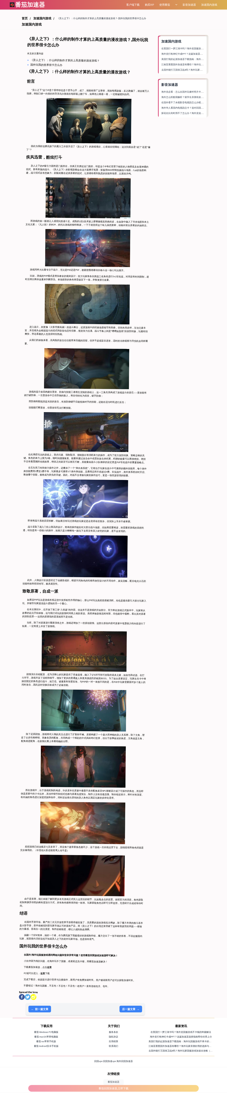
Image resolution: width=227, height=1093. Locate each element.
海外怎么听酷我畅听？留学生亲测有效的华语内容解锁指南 (191, 97)
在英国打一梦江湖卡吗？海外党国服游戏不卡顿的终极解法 (191, 48)
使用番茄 (164, 4)
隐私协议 (113, 1036)
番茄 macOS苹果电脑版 (46, 1036)
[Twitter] (28, 997)
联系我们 (113, 1046)
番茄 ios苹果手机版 (46, 1041)
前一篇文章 (39, 1009)
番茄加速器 (113, 1082)
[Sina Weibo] (33, 997)
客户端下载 (133, 4)
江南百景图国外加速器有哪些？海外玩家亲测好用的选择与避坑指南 (183, 1046)
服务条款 (113, 1032)
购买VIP (149, 4)
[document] (113, 546)
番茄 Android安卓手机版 (46, 1046)
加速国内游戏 (209, 4)
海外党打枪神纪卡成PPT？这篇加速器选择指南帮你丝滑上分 (192, 53)
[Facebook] (22, 997)
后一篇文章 (130, 1009)
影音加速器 (189, 4)
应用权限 (113, 1041)
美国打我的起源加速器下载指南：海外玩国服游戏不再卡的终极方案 (183, 1041)
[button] (132, 4)
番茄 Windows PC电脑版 (46, 1032)
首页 (25, 18)
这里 (49, 967)
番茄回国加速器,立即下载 (113, 1088)
